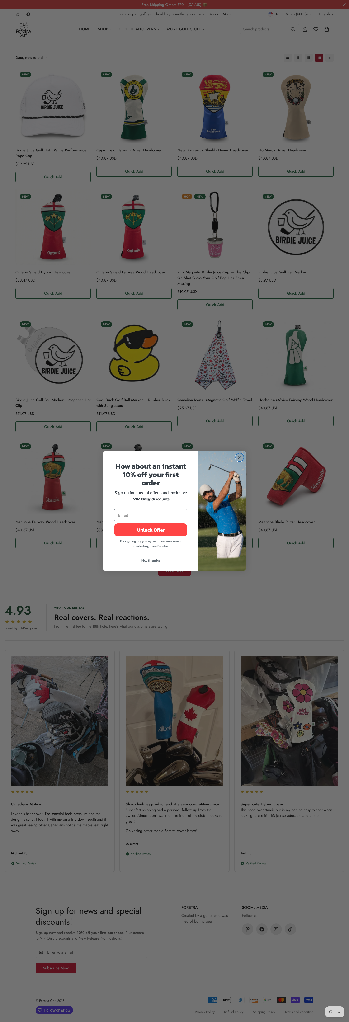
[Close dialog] (240, 457)
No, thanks (150, 560)
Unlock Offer (151, 529)
